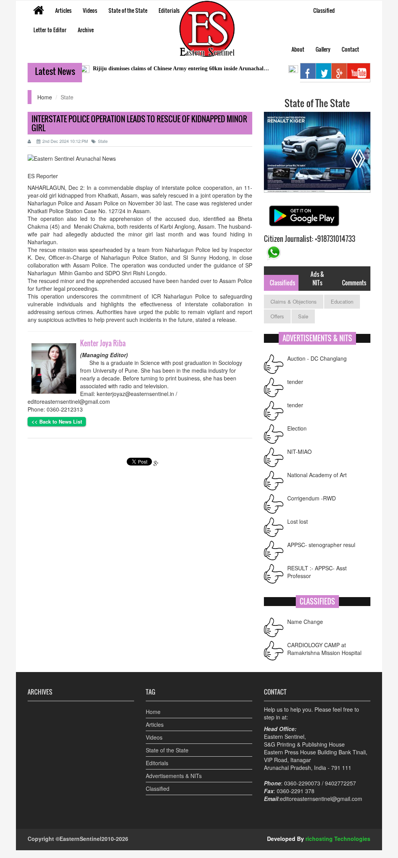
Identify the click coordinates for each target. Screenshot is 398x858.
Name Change (305, 621)
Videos (90, 10)
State (103, 141)
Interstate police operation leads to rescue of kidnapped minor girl (139, 123)
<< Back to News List (56, 421)
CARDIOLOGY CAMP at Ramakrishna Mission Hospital (324, 649)
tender (295, 382)
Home (44, 97)
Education (342, 301)
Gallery (323, 49)
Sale (303, 316)
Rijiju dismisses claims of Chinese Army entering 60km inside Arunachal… (166, 68)
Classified (324, 10)
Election (297, 428)
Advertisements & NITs (174, 776)
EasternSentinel (80, 838)
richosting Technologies (337, 838)
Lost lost (297, 521)
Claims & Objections (294, 301)
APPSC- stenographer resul (321, 545)
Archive (86, 30)
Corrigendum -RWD (311, 498)
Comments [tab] (354, 282)
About (298, 49)
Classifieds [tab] (282, 282)
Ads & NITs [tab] (317, 278)
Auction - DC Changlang (317, 358)
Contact (350, 49)
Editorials (169, 10)
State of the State (127, 10)
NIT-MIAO (299, 451)
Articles (63, 10)
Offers (277, 316)
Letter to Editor (49, 30)
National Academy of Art (317, 475)
